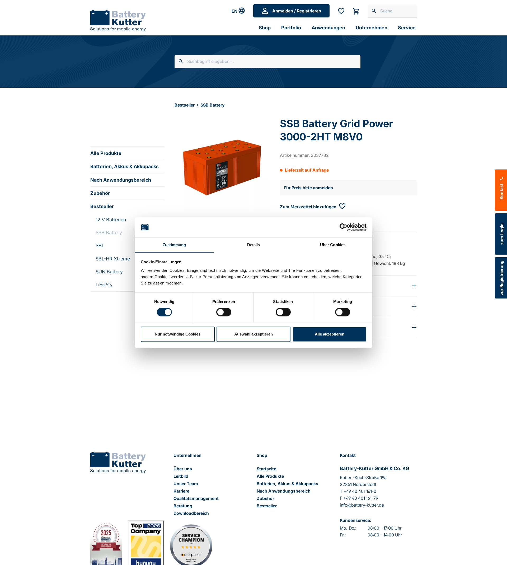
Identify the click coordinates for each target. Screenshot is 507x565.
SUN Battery (109, 271)
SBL (100, 245)
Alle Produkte (105, 153)
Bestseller (102, 206)
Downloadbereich (191, 513)
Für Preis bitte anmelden (308, 187)
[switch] (223, 312)
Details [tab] (253, 244)
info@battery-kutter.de (362, 505)
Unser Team (185, 483)
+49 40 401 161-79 (360, 498)
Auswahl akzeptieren (253, 334)
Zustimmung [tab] (174, 244)
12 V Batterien (111, 219)
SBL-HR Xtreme (113, 258)
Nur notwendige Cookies (177, 334)
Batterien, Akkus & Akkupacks (124, 166)
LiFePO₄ (104, 284)
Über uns (182, 468)
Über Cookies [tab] (332, 244)
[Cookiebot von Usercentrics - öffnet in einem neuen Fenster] (343, 227)
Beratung (182, 505)
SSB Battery (109, 232)
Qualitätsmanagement (196, 498)
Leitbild (180, 476)
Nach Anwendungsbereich (120, 180)
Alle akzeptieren (329, 334)
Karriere (181, 491)
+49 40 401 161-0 (360, 491)
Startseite (266, 468)
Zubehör (100, 193)
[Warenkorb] (356, 10)
